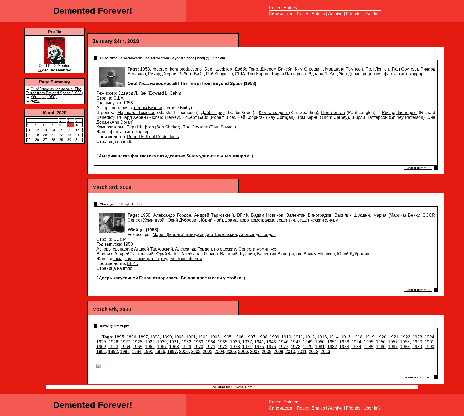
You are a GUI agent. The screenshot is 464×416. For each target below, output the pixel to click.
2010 (290, 351)
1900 (179, 337)
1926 (113, 342)
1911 (298, 337)
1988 (405, 346)
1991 (101, 351)
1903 (215, 337)
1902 (203, 337)
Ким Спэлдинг (309, 69)
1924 (429, 337)
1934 (210, 342)
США (240, 74)
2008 (266, 351)
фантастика (395, 74)
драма (231, 220)
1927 (125, 342)
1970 (198, 346)
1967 (162, 346)
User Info (372, 14)
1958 (145, 69)
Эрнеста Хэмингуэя (258, 249)
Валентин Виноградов (308, 215)
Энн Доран (350, 74)
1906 (239, 337)
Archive (335, 14)
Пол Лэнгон (377, 69)
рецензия (372, 74)
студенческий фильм (317, 220)
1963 (113, 346)
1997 (172, 351)
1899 (167, 337)
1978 (295, 346)
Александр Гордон (172, 215)
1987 (393, 346)
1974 (247, 346)
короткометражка (257, 220)
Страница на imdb (114, 141)
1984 (356, 346)
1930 (162, 342)
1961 (429, 342)
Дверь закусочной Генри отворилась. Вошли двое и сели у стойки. (170, 278)
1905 (226, 337)
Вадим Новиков (267, 215)
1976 (271, 346)
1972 (222, 346)
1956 (381, 342)
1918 (358, 337)
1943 (271, 342)
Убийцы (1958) (44, 97)
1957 (393, 342)
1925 (101, 342)
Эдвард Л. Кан (322, 74)
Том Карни (257, 74)
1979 (308, 346)
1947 (295, 342)
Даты (35, 101)
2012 (313, 351)
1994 (137, 351)
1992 (113, 351)
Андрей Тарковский (214, 215)
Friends (353, 14)
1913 (322, 337)
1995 (148, 351)
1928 (137, 342)
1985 (369, 346)
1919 (370, 337)
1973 (235, 346)
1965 (137, 346)
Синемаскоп (281, 14)
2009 (278, 351)
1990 (429, 346)
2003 (207, 351)
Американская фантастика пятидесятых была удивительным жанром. (175, 156)
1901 (191, 337)
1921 (393, 337)
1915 (346, 337)
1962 (101, 346)
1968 (174, 346)
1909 (274, 337)
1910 (286, 337)
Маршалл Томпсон (344, 69)
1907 (250, 337)
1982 (332, 346)
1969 (186, 346)
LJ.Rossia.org (241, 387)
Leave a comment (418, 168)
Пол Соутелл (405, 69)
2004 (219, 351)
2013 (325, 351)
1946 (283, 342)
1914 (334, 337)
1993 (125, 351)
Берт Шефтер (218, 69)
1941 (259, 342)
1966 (150, 346)
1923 (417, 337)
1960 (417, 342)
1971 (210, 346)
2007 (255, 351)
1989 (417, 346)
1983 (344, 346)
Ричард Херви (162, 74)
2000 (184, 351)
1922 (405, 337)
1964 (125, 346)
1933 (198, 342)
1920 (381, 337)
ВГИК (242, 215)
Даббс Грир (246, 69)
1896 (131, 337)
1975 (259, 346)
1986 (381, 346)
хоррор (416, 74)
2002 (196, 351)
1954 (356, 342)
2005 (231, 351)
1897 (143, 337)
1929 (150, 342)
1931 (174, 342)
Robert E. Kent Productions (153, 136)
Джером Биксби (276, 69)
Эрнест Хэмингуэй (146, 220)
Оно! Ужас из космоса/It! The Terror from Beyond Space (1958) (54, 91)
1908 (262, 337)
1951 (332, 342)
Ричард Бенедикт (399, 112)
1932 (186, 342)
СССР (428, 215)
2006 (243, 351)
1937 (247, 342)
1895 (119, 337)
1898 (155, 337)
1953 (344, 342)
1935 (222, 342)
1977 (283, 346)
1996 (160, 351)
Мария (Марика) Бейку (396, 215)
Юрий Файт (212, 220)
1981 (320, 346)
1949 (308, 342)
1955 (369, 342)
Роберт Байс (191, 74)
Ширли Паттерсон (288, 74)
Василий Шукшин (352, 215)
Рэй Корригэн (219, 74)
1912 (310, 337)
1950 (320, 342)
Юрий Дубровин (182, 220)
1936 (235, 342)
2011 (302, 351)
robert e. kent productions (177, 69)
